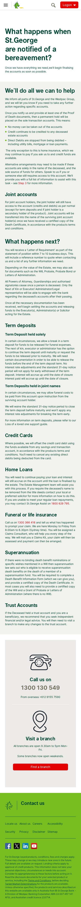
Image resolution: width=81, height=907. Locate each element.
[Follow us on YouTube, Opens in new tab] (34, 846)
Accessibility (55, 823)
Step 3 (22, 183)
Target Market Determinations (21, 883)
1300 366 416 (26, 522)
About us (24, 823)
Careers (37, 823)
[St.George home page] (18, 5)
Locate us (11, 823)
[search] (54, 5)
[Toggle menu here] (6, 4)
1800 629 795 (60, 503)
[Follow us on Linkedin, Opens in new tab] (25, 846)
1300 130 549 (40, 687)
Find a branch (40, 767)
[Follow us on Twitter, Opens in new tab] (17, 846)
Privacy (24, 831)
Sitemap (52, 831)
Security (10, 831)
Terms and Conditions (39, 880)
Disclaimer (39, 831)
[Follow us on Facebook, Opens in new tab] (8, 846)
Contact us (32, 803)
